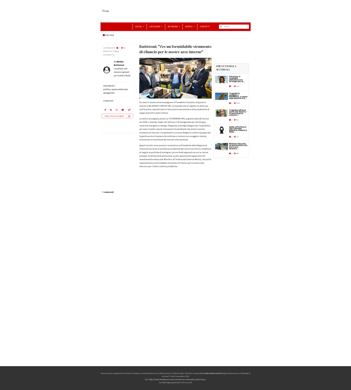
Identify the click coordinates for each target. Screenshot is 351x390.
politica (107, 89)
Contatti (205, 26)
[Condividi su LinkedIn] (111, 110)
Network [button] (173, 26)
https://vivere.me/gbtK (114, 116)
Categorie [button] (155, 26)
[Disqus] (175, 229)
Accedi (162, 382)
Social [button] (138, 26)
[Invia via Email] (122, 110)
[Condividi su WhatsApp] (116, 110)
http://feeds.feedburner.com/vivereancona (167, 379)
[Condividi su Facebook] (105, 110)
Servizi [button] (189, 26)
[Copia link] (129, 110)
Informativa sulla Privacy (196, 379)
